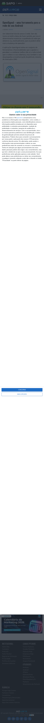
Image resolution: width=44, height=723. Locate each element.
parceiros (20, 117)
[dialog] (22, 361)
